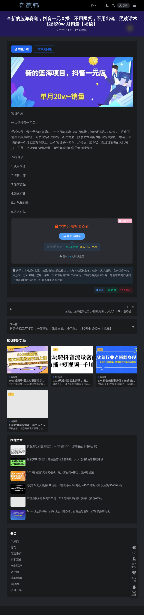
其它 (13, 547)
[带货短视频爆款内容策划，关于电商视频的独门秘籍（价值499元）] (18, 502)
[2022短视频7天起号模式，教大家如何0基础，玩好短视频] (18, 476)
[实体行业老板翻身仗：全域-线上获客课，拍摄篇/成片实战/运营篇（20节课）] (116, 359)
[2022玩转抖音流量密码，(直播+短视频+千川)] (72, 359)
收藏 (113, 290)
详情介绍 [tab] (23, 49)
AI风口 (14, 541)
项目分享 (16, 590)
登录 (125, 5)
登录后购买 (74, 236)
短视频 (83, 30)
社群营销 (16, 578)
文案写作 (16, 559)
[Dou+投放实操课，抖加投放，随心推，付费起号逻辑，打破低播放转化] (18, 515)
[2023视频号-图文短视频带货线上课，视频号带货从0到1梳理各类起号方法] (27, 359)
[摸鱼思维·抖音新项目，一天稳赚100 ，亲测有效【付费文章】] (18, 450)
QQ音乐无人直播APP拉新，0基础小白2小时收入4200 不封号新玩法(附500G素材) (74, 485)
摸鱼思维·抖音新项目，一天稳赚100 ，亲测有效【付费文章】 (63, 446)
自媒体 (14, 584)
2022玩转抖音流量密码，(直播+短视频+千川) (71, 382)
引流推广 (16, 553)
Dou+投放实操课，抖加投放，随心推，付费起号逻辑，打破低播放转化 (68, 511)
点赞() (127, 290)
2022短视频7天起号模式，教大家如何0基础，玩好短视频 (60, 472)
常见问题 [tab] (46, 49)
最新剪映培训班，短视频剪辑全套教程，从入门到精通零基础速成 (65, 459)
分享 (101, 290)
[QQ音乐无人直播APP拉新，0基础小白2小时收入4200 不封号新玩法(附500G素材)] (18, 489)
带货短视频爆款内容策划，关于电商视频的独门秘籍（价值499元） (66, 498)
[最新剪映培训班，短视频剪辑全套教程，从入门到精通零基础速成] (18, 463)
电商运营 (16, 565)
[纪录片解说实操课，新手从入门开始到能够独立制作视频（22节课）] (27, 404)
